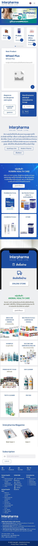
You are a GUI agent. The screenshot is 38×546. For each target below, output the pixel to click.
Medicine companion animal (7, 494)
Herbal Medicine (17, 488)
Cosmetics (19, 486)
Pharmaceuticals (8, 478)
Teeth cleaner (7, 511)
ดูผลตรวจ (10, 112)
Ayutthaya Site (11, 148)
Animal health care (5, 490)
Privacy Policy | (15, 544)
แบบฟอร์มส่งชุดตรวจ (9, 107)
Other (5, 486)
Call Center (29, 469)
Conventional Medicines (19, 479)
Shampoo (6, 502)
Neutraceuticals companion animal (8, 499)
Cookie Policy (32, 485)
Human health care (5, 476)
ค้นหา (26, 112)
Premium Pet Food (7, 507)
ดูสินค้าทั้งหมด (18, 186)
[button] (4, 15)
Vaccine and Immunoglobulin (8, 504)
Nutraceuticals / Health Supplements (8, 481)
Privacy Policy (32, 483)
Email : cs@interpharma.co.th (8, 537)
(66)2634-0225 (6, 535)
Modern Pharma (26, 148)
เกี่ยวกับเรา (19, 153)
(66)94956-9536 (15, 535)
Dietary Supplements (17, 483)
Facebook (11, 470)
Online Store (32, 478)
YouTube (20, 470)
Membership (32, 482)
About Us (31, 480)
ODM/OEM (17, 475)
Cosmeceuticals (8, 485)
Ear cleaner (7, 509)
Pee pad (6, 512)
